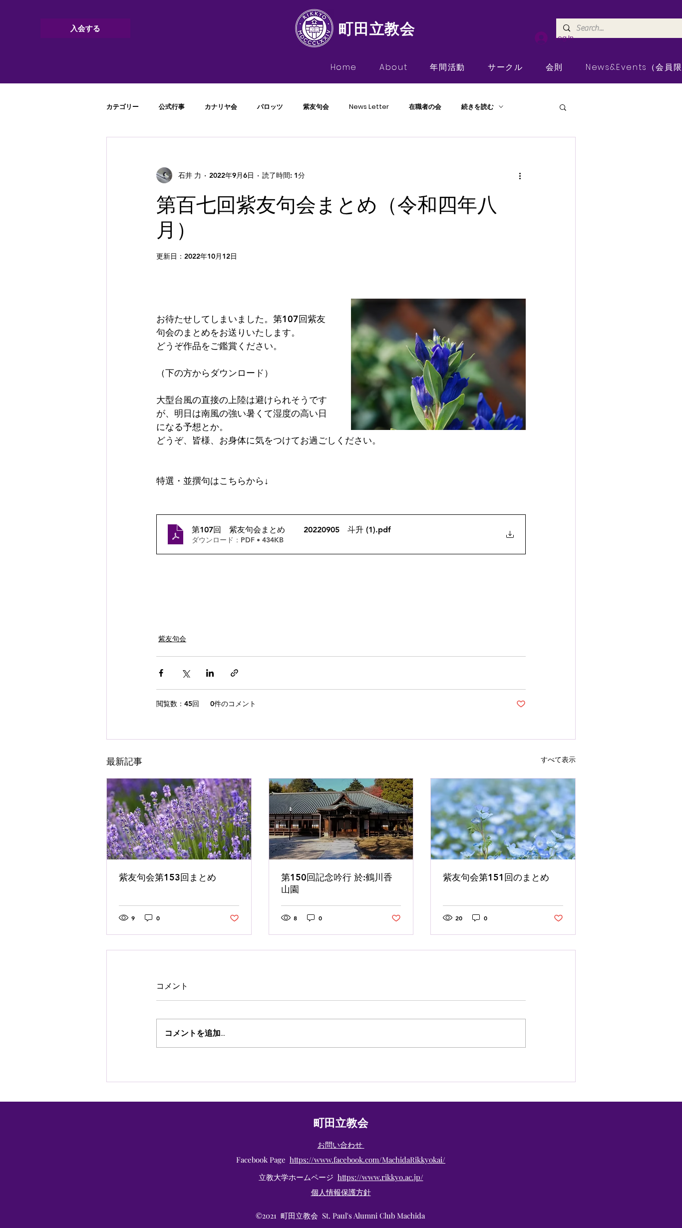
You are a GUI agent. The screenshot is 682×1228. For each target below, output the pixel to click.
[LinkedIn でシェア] (210, 673)
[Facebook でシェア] (161, 673)
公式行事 (172, 106)
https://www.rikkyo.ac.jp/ (380, 1177)
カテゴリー (122, 106)
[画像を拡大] (438, 364)
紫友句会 (316, 106)
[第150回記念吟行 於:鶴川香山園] (341, 819)
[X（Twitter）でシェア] (185, 673)
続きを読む (477, 106)
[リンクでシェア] (234, 673)
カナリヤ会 (221, 106)
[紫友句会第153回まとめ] (179, 819)
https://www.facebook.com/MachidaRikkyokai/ (367, 1160)
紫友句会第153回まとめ (167, 877)
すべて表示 (558, 759)
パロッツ (270, 106)
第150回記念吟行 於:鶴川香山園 (336, 883)
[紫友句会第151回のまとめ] (503, 819)
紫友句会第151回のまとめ (496, 877)
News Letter (369, 106)
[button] (563, 107)
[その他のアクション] (520, 175)
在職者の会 (425, 106)
